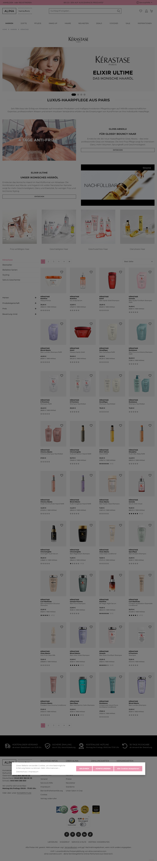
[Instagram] (78, 834)
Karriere (69, 775)
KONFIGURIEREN (103, 768)
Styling (5, 275)
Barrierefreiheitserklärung (51, 791)
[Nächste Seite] (64, 261)
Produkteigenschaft (11, 303)
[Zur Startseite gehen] (17, 11)
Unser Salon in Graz (74, 791)
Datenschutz (45, 775)
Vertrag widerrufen (48, 798)
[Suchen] (118, 11)
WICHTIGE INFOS (49, 761)
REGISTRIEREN (25, 2)
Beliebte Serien (10, 270)
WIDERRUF (65, 842)
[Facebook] (66, 834)
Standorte (70, 787)
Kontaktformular (24, 793)
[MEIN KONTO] (146, 11)
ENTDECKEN (118, 150)
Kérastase (7, 260)
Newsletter (70, 783)
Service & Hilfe (46, 783)
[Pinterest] (72, 834)
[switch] (83, 824)
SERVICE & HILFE (79, 842)
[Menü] (88, 817)
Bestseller (7, 265)
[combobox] (82, 11)
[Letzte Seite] (69, 261)
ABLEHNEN (84, 768)
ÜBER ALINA (72, 761)
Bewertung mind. (10, 314)
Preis (4, 309)
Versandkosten (71, 847)
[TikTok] (90, 834)
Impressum (45, 787)
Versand (43, 779)
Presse (69, 779)
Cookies (43, 794)
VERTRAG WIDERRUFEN (98, 842)
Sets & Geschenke (11, 280)
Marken (5, 298)
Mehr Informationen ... (50, 768)
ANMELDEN (8, 2)
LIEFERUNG (53, 842)
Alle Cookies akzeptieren (128, 768)
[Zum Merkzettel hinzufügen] (61, 272)
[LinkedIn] (84, 834)
